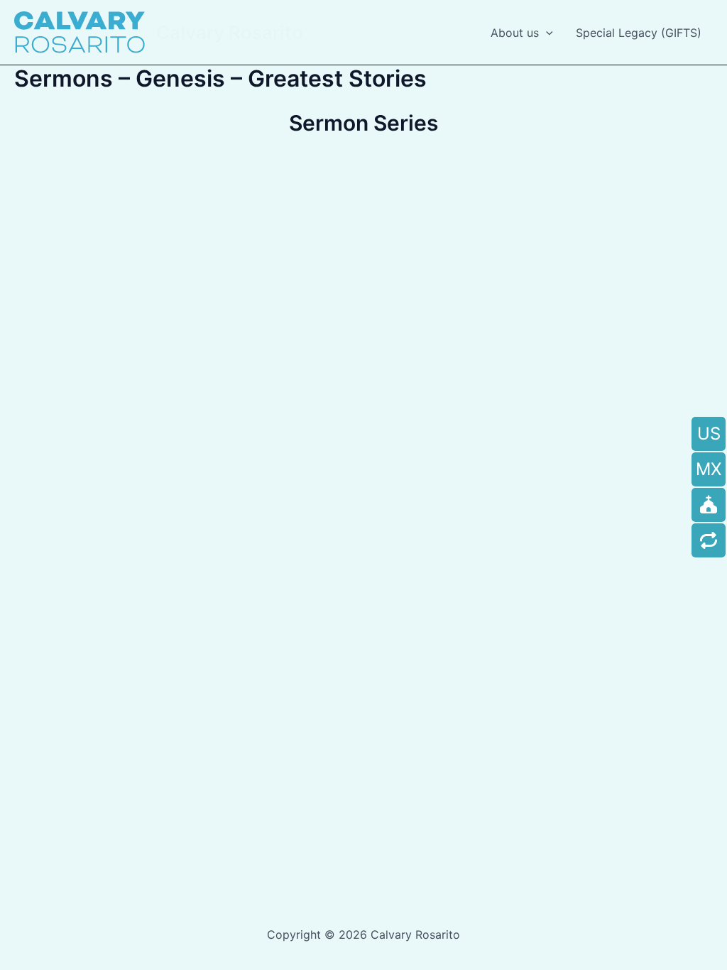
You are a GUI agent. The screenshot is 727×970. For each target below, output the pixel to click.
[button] (546, 32)
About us (515, 33)
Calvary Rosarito (229, 32)
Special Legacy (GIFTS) (638, 33)
